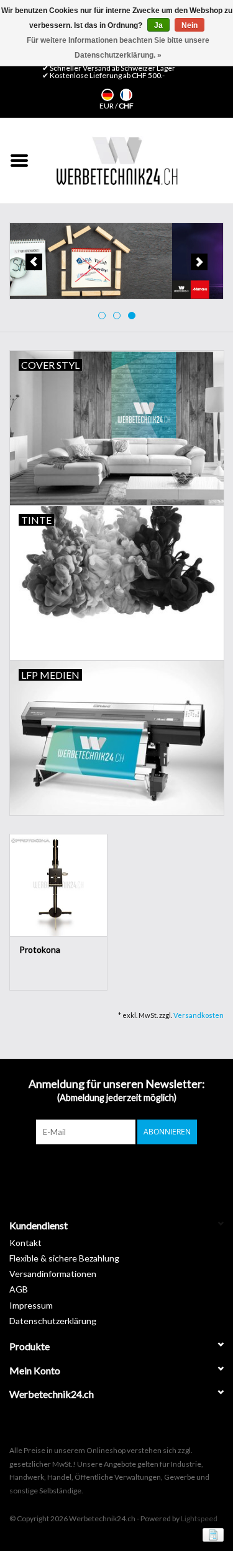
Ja (158, 25)
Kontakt (25, 1242)
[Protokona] (58, 885)
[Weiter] (199, 262)
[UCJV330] (116, 261)
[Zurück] (33, 262)
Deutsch (107, 95)
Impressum (31, 1305)
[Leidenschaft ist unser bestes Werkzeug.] (117, 160)
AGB (18, 1289)
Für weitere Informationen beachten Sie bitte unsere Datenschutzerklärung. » (118, 48)
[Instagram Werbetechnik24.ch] (127, 1170)
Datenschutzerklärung (52, 1320)
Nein (189, 25)
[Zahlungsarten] (211, 1534)
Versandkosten (198, 1015)
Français (126, 95)
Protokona (39, 949)
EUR (107, 105)
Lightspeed (199, 1518)
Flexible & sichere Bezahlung (64, 1258)
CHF (126, 105)
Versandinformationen (52, 1273)
